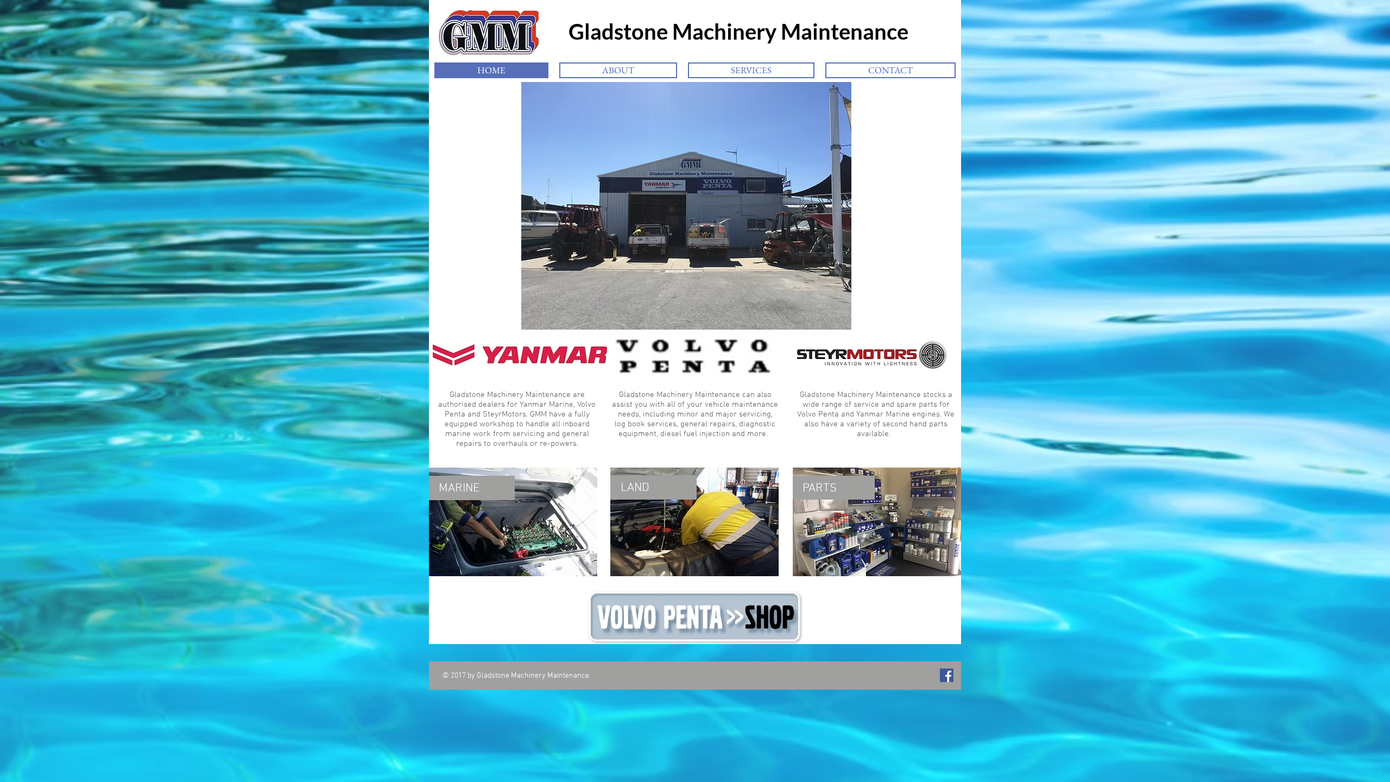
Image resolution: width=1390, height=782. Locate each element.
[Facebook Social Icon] (946, 675)
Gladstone (605, 31)
